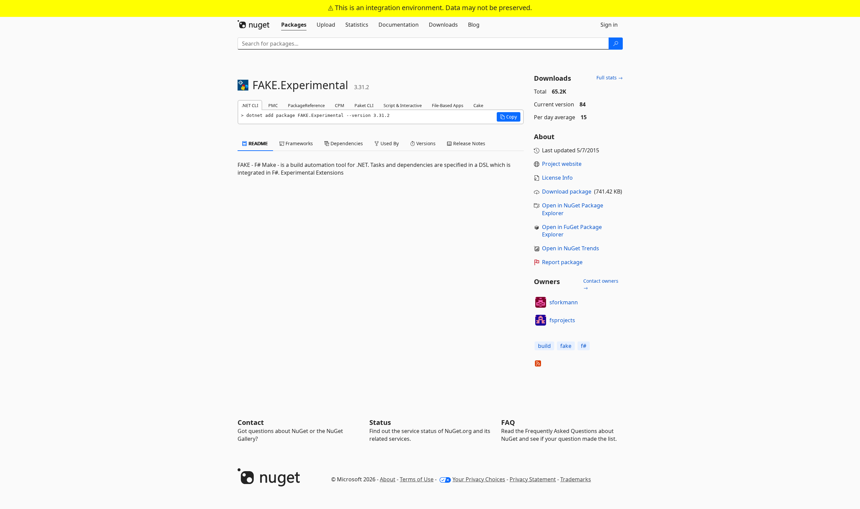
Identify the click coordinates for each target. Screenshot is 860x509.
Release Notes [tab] (468, 143)
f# (583, 346)
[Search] (616, 43)
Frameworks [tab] (298, 143)
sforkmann (563, 302)
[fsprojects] (541, 320)
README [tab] (257, 143)
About (387, 479)
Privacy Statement (533, 479)
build (544, 346)
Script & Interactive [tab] (403, 105)
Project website (562, 164)
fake (565, 346)
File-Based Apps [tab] (447, 105)
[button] (508, 117)
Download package (566, 191)
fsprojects (562, 320)
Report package (562, 262)
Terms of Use (417, 479)
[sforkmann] (541, 302)
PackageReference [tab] (306, 105)
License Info (557, 177)
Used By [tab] (389, 143)
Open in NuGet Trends (570, 248)
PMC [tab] (273, 105)
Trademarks (575, 479)
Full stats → (609, 77)
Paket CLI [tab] (363, 105)
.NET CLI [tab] (250, 105)
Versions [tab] (425, 143)
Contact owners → (600, 284)
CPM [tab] (339, 105)
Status (380, 422)
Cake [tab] (478, 105)
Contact (251, 422)
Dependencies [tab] (346, 143)
